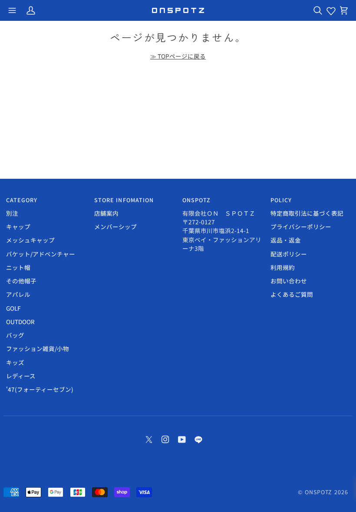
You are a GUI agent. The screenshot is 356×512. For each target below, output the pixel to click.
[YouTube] (182, 439)
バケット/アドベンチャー (40, 253)
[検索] (318, 10)
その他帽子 (21, 280)
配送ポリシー (288, 253)
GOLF (13, 308)
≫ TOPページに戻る (178, 56)
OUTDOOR (20, 321)
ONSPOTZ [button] (196, 200)
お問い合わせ (288, 280)
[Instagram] (165, 439)
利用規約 (282, 267)
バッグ (15, 335)
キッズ (15, 362)
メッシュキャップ (30, 240)
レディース (21, 375)
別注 (12, 213)
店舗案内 (106, 213)
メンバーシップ (115, 226)
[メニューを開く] (12, 10)
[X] (149, 439)
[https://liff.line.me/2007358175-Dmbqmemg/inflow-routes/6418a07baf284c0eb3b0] (198, 439)
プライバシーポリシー (300, 226)
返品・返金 (285, 240)
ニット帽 (18, 267)
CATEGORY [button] (22, 200)
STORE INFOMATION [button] (124, 200)
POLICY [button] (281, 200)
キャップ (18, 226)
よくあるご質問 (291, 294)
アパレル (18, 294)
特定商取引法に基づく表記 (306, 213)
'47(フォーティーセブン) (39, 389)
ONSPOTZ (319, 492)
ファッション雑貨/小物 (37, 348)
